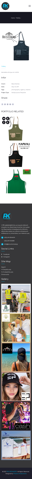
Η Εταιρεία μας (6, 269)
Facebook (6, 254)
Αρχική (3, 267)
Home (13, 18)
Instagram (6, 257)
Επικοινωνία (5, 274)
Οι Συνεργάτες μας (7, 272)
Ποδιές (18, 18)
